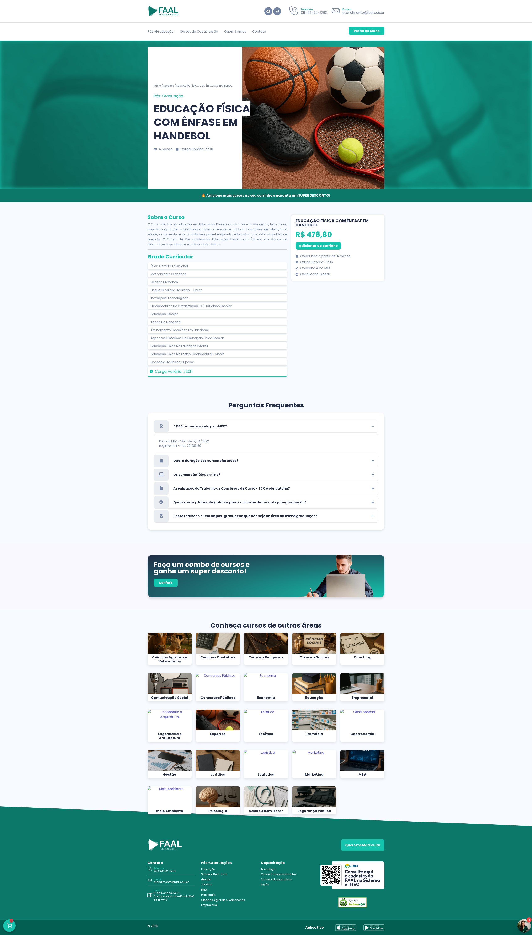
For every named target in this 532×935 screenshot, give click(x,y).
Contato (259, 31)
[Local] (150, 895)
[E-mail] (335, 11)
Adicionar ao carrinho (318, 245)
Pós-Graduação (161, 31)
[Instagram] (277, 11)
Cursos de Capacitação (199, 31)
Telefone (307, 9)
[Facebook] (268, 11)
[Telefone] (293, 11)
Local (157, 890)
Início (157, 85)
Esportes (168, 85)
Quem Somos (235, 31)
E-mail (346, 9)
